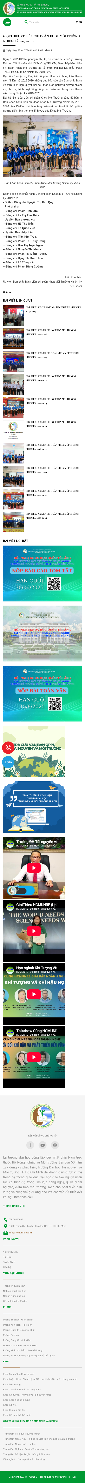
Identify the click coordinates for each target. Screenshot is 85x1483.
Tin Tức (7, 1257)
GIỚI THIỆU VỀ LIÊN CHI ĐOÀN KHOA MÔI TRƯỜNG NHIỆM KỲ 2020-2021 (52, 470)
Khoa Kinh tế (10, 1405)
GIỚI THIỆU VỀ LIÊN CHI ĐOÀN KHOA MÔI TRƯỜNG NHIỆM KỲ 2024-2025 (52, 355)
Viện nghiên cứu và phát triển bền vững (24, 1459)
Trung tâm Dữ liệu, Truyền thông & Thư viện (26, 1454)
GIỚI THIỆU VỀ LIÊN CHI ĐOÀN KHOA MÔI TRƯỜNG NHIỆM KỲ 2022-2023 (52, 492)
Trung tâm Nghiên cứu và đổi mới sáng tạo (26, 1449)
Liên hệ (7, 1267)
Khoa (6, 1361)
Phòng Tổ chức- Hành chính (18, 1319)
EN (80, 22)
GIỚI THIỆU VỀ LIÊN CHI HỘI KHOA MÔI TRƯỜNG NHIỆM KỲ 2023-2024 (51, 424)
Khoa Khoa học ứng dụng (16, 1400)
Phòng (7, 1307)
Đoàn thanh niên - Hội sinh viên (20, 1345)
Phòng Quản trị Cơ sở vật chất (18, 1330)
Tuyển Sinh (9, 1262)
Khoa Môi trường (12, 1384)
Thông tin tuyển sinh (14, 1286)
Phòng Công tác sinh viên (17, 1340)
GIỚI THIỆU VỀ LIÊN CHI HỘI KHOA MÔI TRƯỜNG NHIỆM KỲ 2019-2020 (51, 378)
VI (77, 22)
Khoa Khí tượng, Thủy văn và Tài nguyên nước (27, 1394)
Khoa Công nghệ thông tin (17, 1415)
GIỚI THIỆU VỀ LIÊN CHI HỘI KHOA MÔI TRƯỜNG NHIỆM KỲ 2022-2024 (51, 401)
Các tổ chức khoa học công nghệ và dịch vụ (30, 1421)
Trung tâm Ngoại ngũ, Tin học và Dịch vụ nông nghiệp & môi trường (39, 1439)
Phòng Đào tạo (11, 1335)
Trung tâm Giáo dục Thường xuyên (21, 1433)
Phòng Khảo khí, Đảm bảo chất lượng (22, 1350)
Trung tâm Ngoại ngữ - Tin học (19, 1444)
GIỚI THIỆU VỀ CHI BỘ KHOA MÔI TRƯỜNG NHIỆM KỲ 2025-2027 (53, 309)
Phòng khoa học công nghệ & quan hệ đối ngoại (29, 1355)
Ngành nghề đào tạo (14, 1296)
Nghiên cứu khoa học (14, 1291)
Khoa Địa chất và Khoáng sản (18, 1374)
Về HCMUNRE (10, 1252)
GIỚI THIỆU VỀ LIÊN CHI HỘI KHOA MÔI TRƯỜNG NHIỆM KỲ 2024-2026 (51, 332)
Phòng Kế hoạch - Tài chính (17, 1325)
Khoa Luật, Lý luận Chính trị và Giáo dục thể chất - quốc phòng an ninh (40, 1379)
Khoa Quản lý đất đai (14, 1410)
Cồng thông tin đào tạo (15, 1301)
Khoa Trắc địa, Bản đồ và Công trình (22, 1389)
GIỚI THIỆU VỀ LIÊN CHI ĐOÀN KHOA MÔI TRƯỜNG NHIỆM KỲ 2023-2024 (52, 515)
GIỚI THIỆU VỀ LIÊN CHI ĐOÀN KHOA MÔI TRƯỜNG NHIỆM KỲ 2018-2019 (52, 446)
